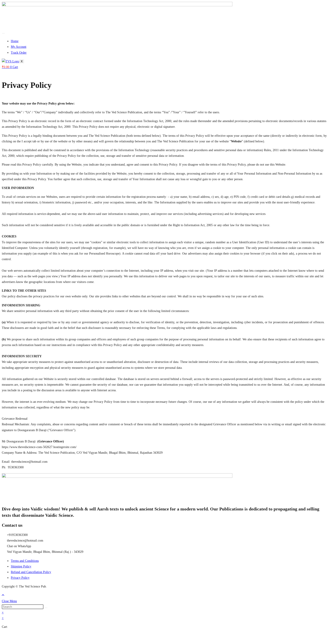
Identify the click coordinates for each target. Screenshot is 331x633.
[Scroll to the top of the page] (3, 595)
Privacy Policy (20, 577)
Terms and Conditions (25, 560)
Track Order (19, 52)
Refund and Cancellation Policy (31, 572)
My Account (18, 46)
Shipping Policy (21, 566)
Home (14, 41)
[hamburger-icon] (3, 33)
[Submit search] (46, 607)
